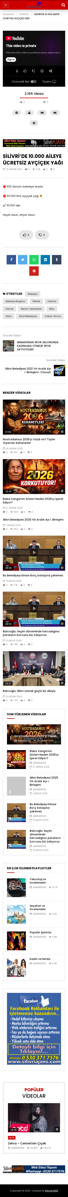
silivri (9, 316)
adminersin (24, 740)
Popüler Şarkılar (41, 932)
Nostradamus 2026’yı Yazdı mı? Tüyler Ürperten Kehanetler (29, 441)
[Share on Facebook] (11, 259)
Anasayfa (8, 14)
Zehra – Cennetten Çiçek (27, 1143)
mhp (51, 308)
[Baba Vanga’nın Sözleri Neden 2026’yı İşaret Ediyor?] (16, 759)
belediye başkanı (15, 301)
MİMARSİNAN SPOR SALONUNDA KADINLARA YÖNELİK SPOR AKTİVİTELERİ (38, 345)
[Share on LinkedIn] (45, 259)
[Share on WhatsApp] (34, 259)
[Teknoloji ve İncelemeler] (16, 887)
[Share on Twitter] (22, 259)
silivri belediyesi (28, 316)
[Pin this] (34, 271)
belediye (32, 294)
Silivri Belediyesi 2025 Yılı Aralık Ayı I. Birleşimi (33, 520)
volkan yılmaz (53, 316)
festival (52, 301)
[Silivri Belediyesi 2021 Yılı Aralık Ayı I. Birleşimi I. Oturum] (59, 370)
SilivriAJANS (51, 1190)
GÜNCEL (24, 14)
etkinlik (36, 301)
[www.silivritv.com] (34, 5)
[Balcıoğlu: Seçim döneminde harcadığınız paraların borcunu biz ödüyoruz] (16, 839)
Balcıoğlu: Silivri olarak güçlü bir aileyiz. (29, 691)
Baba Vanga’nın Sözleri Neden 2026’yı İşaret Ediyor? (33, 500)
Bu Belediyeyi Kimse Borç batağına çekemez (33, 575)
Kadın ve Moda (40, 959)
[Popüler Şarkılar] (16, 940)
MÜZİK (12, 1137)
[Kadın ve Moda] (16, 967)
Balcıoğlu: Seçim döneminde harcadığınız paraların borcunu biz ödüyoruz (31, 633)
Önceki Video (12, 335)
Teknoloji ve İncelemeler (38, 881)
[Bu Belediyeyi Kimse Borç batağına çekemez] (16, 812)
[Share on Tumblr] (56, 259)
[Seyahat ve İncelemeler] (16, 914)
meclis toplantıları (31, 308)
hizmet (9, 308)
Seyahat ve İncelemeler (38, 907)
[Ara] (63, 5)
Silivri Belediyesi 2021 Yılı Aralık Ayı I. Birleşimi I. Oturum (28, 370)
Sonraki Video (55, 360)
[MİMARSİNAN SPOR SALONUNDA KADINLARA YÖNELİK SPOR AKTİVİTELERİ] (8, 346)
